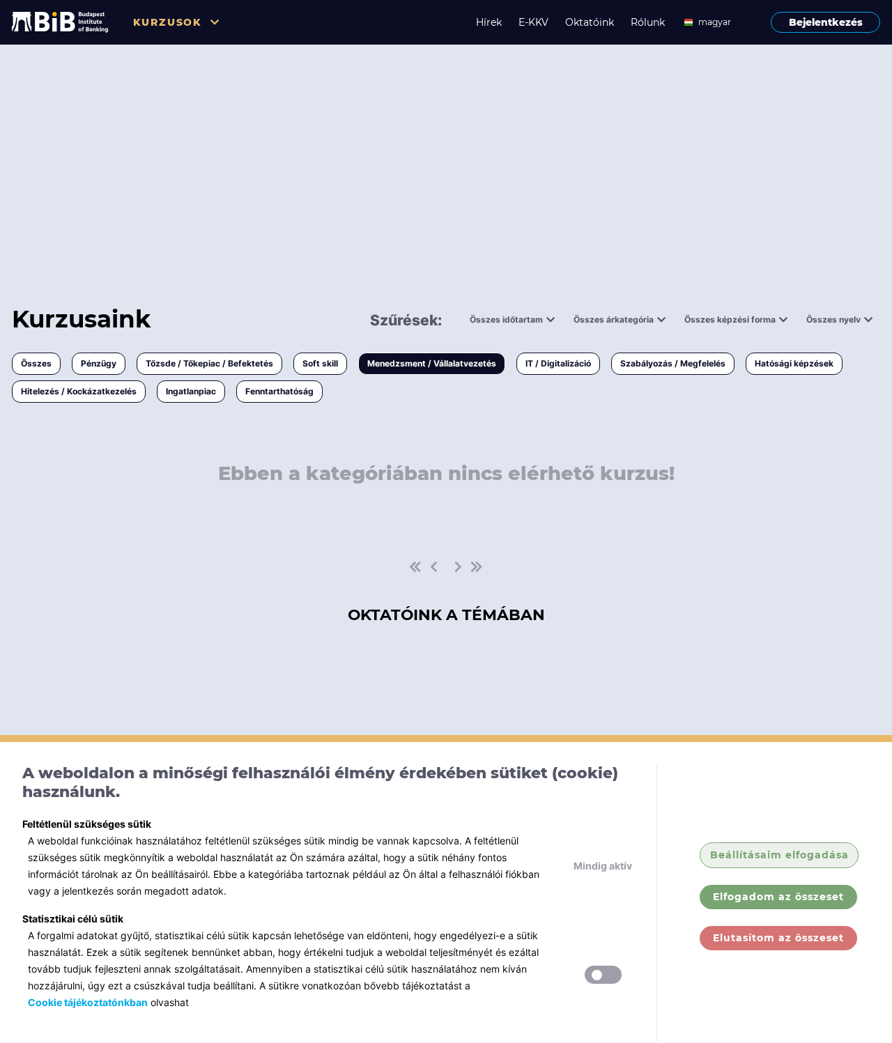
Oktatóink (589, 22)
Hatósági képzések (794, 363)
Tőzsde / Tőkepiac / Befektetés (209, 363)
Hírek (489, 22)
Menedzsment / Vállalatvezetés (431, 363)
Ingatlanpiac (191, 391)
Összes (36, 363)
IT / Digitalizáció (558, 363)
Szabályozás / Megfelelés (672, 363)
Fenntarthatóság (279, 391)
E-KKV (533, 22)
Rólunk (648, 22)
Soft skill (320, 363)
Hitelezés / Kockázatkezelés (79, 391)
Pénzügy (98, 363)
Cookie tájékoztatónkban (88, 1002)
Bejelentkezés (826, 22)
